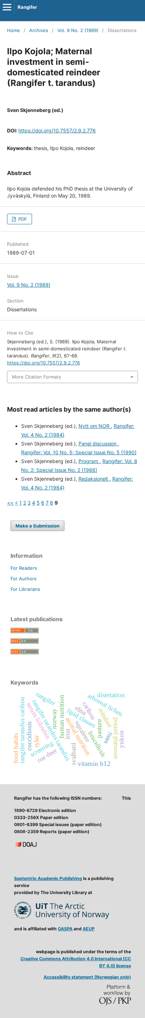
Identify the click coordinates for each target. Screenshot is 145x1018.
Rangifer (27, 7)
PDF (22, 219)
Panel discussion (98, 443)
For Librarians (25, 589)
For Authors (24, 578)
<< (10, 503)
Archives (38, 30)
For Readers (24, 568)
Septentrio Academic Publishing (48, 878)
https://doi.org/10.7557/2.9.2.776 (57, 130)
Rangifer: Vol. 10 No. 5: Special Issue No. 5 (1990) (79, 452)
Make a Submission (37, 526)
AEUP (89, 928)
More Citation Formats (36, 377)
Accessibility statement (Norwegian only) (87, 977)
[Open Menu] (7, 7)
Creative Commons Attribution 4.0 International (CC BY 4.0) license (75, 962)
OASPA (65, 928)
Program (89, 461)
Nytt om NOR (94, 426)
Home (13, 30)
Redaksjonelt (93, 479)
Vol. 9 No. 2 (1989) (78, 30)
